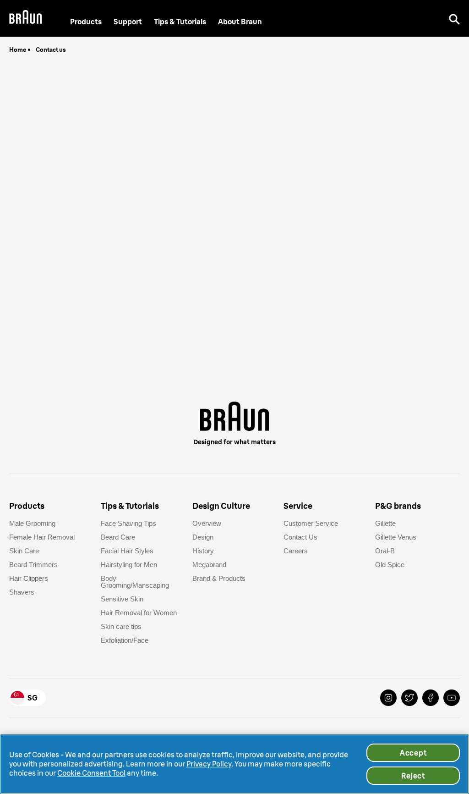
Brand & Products (218, 578)
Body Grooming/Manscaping (135, 581)
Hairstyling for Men (129, 564)
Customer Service (311, 523)
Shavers (21, 592)
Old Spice (389, 564)
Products (86, 21)
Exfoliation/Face (124, 640)
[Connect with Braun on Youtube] (451, 697)
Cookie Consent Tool (91, 772)
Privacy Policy (208, 763)
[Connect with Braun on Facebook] (430, 697)
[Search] (454, 18)
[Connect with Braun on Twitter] (409, 697)
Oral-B (385, 551)
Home (18, 49)
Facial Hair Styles (127, 551)
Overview (206, 523)
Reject (413, 775)
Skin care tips (121, 626)
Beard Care (118, 537)
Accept (413, 752)
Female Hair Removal (42, 537)
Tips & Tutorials (180, 21)
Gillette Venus (395, 537)
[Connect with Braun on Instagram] (388, 697)
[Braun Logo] (25, 18)
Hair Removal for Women (139, 613)
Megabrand (209, 564)
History (203, 551)
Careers (296, 551)
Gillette (385, 523)
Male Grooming (32, 523)
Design (202, 537)
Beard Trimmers (33, 564)
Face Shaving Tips (128, 523)
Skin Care (24, 551)
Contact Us (300, 537)
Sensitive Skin (122, 599)
